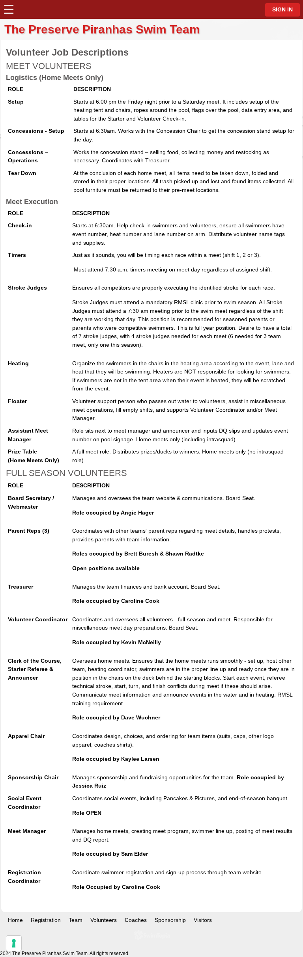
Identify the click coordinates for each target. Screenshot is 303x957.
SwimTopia (152, 935)
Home (15, 920)
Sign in (282, 10)
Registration (46, 920)
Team (75, 920)
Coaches (136, 920)
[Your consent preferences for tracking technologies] (13, 943)
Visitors (203, 920)
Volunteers (103, 920)
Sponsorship (170, 920)
